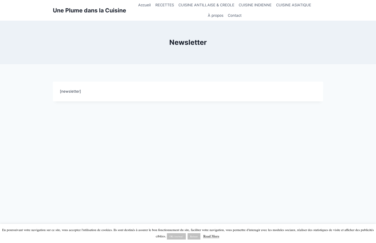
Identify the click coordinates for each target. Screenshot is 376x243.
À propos (215, 15)
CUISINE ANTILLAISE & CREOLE (206, 5)
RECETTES (164, 5)
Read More (211, 236)
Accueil (144, 5)
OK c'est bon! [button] (176, 236)
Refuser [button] (194, 236)
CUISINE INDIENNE (255, 5)
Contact (235, 15)
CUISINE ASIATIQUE (293, 5)
